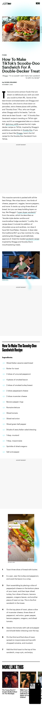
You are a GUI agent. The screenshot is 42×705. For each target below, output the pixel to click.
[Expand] (31, 684)
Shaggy (19, 133)
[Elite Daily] (6, 3)
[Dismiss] (38, 684)
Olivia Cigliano (10, 82)
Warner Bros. (5, 279)
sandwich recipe (32, 239)
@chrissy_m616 (12, 124)
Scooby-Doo (27, 130)
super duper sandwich (26, 212)
